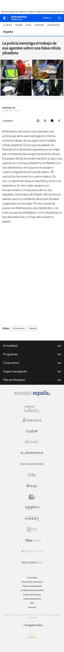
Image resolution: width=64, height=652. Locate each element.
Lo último (7, 25)
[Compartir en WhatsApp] (38, 121)
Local (28, 25)
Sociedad (39, 25)
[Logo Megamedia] (33, 625)
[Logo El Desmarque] (32, 453)
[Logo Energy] (32, 486)
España (18, 25)
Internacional (53, 25)
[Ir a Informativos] (18, 18)
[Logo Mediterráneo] (32, 562)
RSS (32, 603)
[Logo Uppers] (32, 508)
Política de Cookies (32, 594)
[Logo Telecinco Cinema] (32, 518)
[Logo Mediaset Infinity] (32, 409)
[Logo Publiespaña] (32, 551)
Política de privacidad (32, 586)
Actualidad (10, 345)
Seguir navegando (15, 371)
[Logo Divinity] (32, 442)
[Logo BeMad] (32, 497)
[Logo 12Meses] (32, 529)
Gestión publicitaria (32, 599)
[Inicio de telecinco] (4, 18)
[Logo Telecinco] (32, 420)
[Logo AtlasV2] (32, 540)
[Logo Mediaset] (32, 395)
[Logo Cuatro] (32, 431)
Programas (10, 354)
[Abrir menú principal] (59, 18)
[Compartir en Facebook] (59, 121)
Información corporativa (32, 582)
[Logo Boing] (32, 475)
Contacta (32, 607)
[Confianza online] (32, 640)
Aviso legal (32, 577)
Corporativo (11, 362)
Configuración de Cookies (32, 590)
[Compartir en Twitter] (45, 121)
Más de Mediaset (14, 379)
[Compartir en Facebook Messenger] (52, 121)
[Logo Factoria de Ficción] (32, 464)
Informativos (19, 328)
